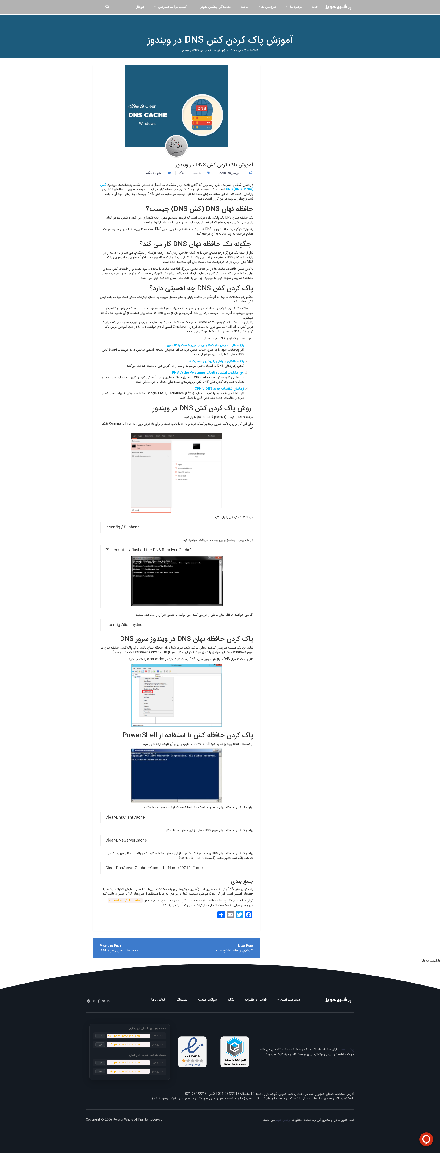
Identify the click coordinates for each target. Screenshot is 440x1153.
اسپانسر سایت (207, 999)
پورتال (139, 7)
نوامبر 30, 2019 (229, 173)
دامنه (244, 7)
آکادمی (242, 50)
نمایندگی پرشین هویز (215, 7)
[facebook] (99, 1001)
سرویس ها (268, 7)
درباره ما (295, 7)
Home (254, 50)
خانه (315, 7)
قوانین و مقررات (256, 999)
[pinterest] (108, 1001)
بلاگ (232, 50)
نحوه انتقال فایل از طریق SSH (119, 950)
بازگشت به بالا (430, 960)
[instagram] (94, 1001)
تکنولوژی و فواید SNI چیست (234, 950)
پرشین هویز (346, 1049)
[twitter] (103, 1001)
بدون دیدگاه (154, 173)
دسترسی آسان (290, 999)
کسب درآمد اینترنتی (172, 7)
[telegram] (88, 1001)
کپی (100, 1035)
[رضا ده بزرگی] (176, 146)
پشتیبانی (181, 999)
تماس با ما (158, 999)
